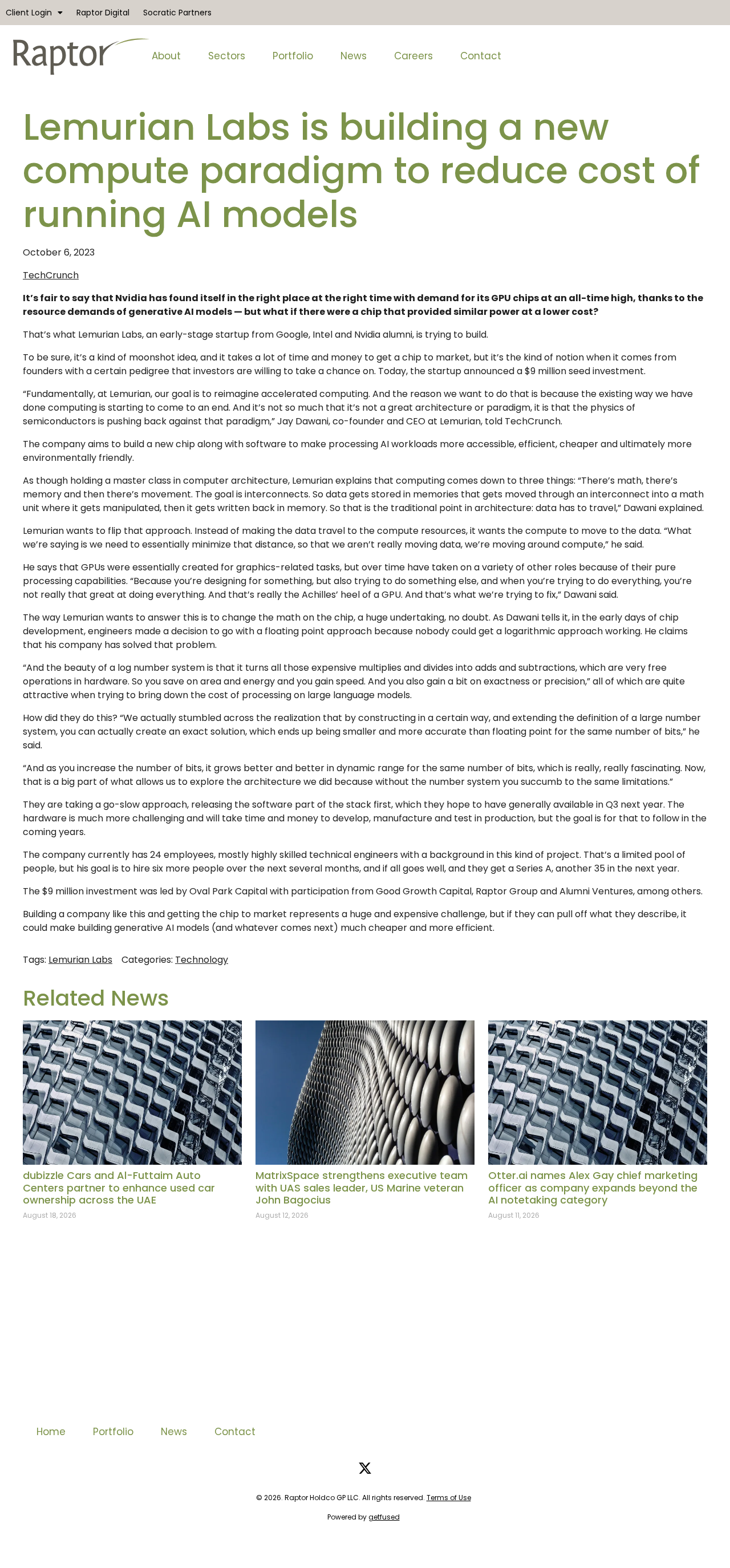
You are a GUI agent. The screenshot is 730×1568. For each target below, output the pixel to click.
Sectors (226, 56)
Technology (201, 959)
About (166, 56)
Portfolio (293, 56)
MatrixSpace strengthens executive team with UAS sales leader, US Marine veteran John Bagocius (362, 1187)
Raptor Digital (102, 12)
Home (51, 1432)
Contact (480, 56)
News (353, 56)
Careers (413, 56)
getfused (384, 1517)
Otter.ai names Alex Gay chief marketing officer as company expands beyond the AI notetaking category (592, 1187)
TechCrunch (51, 275)
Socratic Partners (177, 12)
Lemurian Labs (80, 959)
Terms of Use (449, 1497)
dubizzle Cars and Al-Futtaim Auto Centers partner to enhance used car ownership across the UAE (119, 1187)
